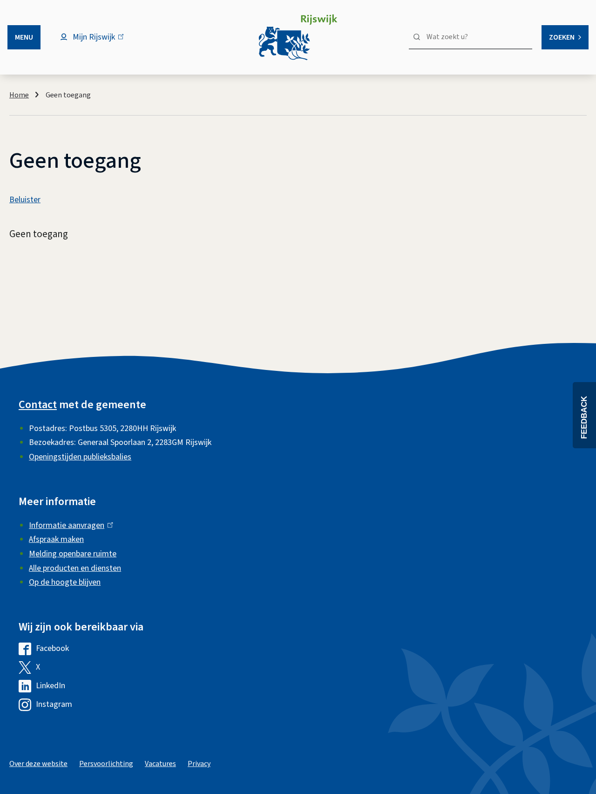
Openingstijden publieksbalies (80, 457)
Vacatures (160, 764)
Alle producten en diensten (75, 568)
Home (19, 95)
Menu (24, 37)
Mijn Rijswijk (102, 41)
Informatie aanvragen (68, 525)
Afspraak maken (56, 539)
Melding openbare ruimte (72, 554)
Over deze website (38, 764)
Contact (38, 405)
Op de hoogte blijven (65, 582)
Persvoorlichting (106, 764)
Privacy (199, 764)
